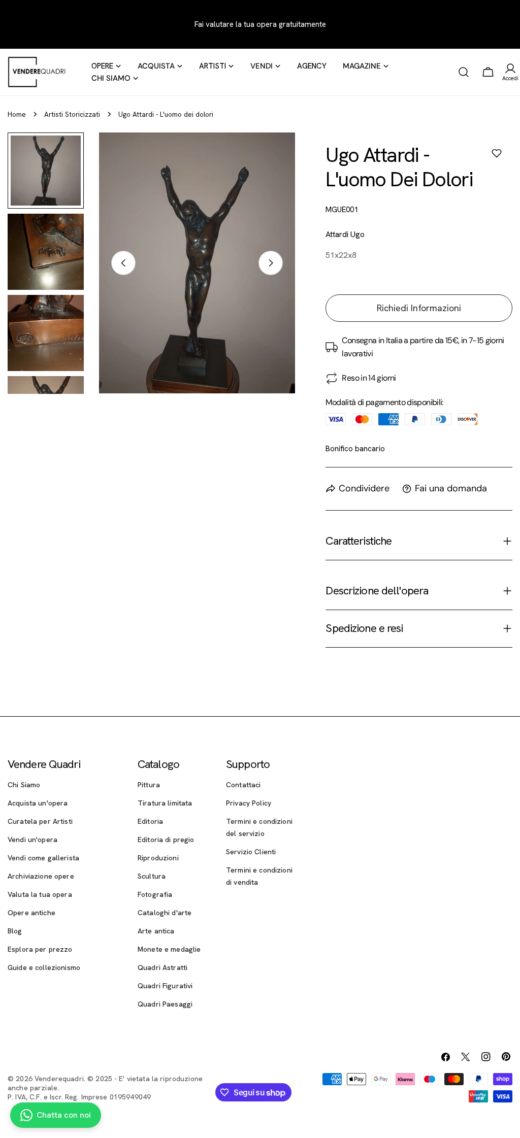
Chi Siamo (24, 784)
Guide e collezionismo (44, 967)
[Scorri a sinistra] (123, 263)
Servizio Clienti (251, 851)
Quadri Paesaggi (165, 1004)
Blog (15, 930)
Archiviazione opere (41, 876)
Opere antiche (31, 912)
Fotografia (155, 894)
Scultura (152, 876)
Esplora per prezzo (40, 949)
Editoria (150, 821)
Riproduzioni (158, 857)
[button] (496, 153)
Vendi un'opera (32, 839)
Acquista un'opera (38, 803)
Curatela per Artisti (40, 821)
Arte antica (156, 930)
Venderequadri (59, 1078)
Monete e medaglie (169, 949)
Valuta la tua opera (40, 894)
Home (17, 114)
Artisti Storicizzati (72, 114)
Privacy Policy (248, 803)
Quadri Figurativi (165, 985)
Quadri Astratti (162, 967)
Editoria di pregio (166, 839)
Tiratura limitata (165, 803)
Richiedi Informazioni (419, 308)
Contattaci (243, 784)
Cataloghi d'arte (164, 912)
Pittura (149, 784)
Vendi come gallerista (43, 857)
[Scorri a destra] (270, 263)
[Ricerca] (463, 72)
